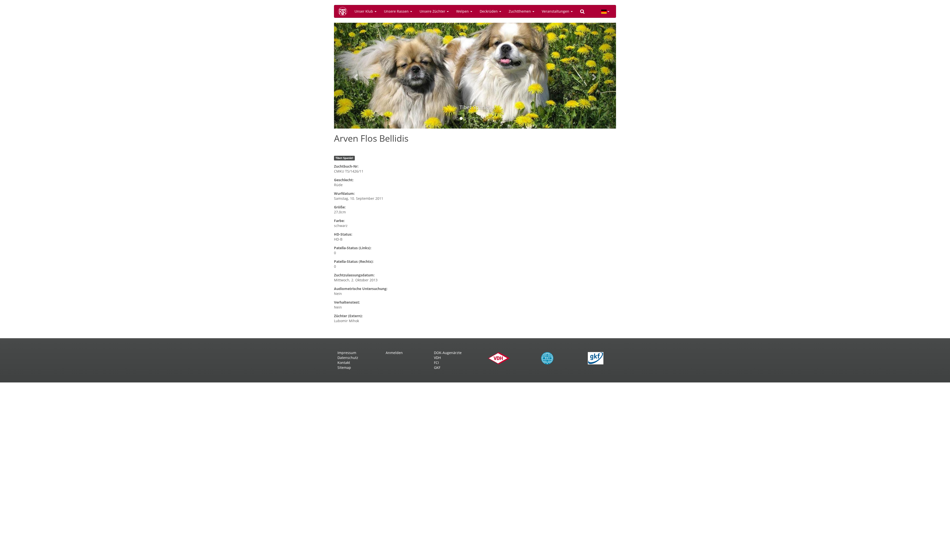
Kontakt (343, 362)
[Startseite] (344, 11)
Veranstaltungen (556, 11)
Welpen (463, 11)
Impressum (346, 352)
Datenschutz (347, 357)
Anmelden (394, 352)
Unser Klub (364, 11)
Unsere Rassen (397, 11)
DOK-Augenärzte (448, 352)
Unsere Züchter (433, 11)
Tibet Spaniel (344, 158)
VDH (437, 357)
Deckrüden (489, 11)
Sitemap (344, 367)
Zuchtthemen (520, 11)
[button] (355, 76)
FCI (436, 362)
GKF (437, 367)
